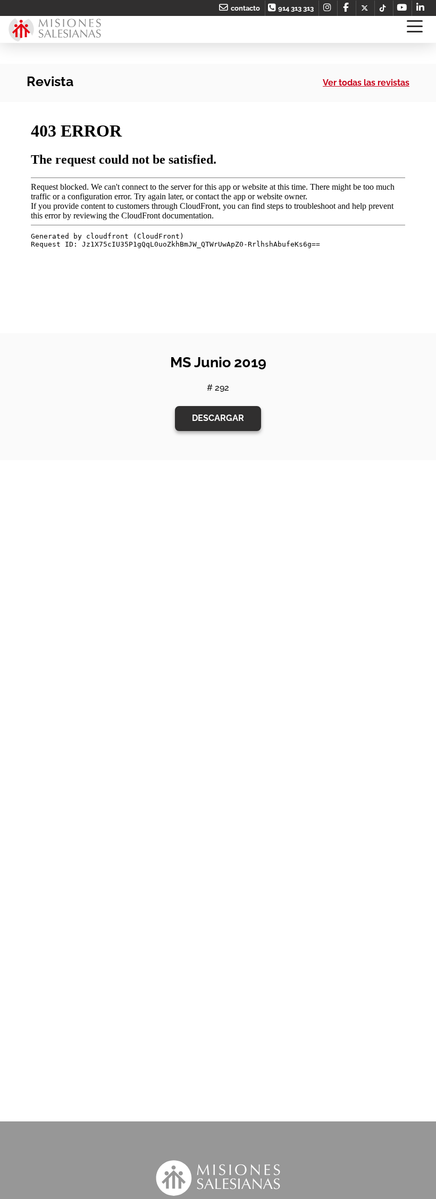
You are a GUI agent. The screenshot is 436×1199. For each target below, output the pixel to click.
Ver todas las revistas (366, 83)
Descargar (218, 418)
